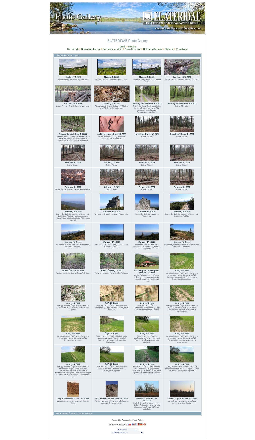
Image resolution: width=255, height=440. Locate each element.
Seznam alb (72, 49)
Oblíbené (169, 49)
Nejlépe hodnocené (152, 49)
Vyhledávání (182, 49)
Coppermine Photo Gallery (133, 420)
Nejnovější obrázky (90, 49)
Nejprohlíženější (132, 49)
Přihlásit (132, 46)
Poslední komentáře (112, 49)
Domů (122, 46)
